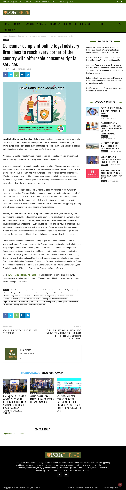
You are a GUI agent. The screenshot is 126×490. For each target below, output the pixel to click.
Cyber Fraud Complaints (54, 293)
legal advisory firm (10, 302)
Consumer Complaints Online (14, 293)
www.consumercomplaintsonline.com (24, 275)
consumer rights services (35, 293)
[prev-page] (4, 418)
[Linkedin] (22, 74)
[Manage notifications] (120, 485)
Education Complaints (11, 299)
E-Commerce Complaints (65, 296)
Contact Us (45, 2)
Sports (41, 24)
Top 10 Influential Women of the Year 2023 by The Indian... (111, 111)
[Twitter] (121, 1)
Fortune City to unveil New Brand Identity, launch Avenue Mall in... (110, 146)
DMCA (53, 2)
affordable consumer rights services (22, 290)
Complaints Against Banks (68, 290)
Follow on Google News (65, 2)
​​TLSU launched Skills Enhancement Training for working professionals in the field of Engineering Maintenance (63, 334)
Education (70, 24)
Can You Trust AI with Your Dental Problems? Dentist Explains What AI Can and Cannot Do (103, 59)
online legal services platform (68, 302)
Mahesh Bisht (23, 302)
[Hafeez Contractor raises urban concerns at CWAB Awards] (42, 385)
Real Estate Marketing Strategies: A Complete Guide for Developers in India (104, 89)
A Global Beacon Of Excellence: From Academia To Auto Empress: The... (111, 159)
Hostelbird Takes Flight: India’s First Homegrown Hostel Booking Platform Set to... (111, 174)
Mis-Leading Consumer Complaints (43, 302)
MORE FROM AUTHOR (52, 372)
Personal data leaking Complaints (15, 305)
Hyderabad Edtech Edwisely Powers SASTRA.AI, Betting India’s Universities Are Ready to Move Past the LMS (69, 403)
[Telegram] (27, 74)
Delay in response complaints (44, 296)
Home (7, 24)
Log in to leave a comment (13, 433)
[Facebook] (117, 1)
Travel (103, 181)
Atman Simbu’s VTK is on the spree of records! (20, 331)
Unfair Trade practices (37, 305)
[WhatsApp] (16, 74)
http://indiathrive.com (27, 354)
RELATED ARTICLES (30, 372)
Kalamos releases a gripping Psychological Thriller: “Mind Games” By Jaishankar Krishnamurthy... (111, 128)
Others (8, 29)
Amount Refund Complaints (47, 290)
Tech (100, 24)
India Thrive (10, 69)
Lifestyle (86, 24)
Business (55, 24)
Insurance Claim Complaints (30, 299)
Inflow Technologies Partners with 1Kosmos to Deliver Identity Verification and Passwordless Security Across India (104, 80)
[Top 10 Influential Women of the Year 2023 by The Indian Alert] (92, 111)
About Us (28, 2)
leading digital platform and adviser (55, 299)
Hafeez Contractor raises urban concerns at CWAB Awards (42, 399)
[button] (120, 24)
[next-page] (8, 418)
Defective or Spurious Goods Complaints (17, 296)
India (17, 24)
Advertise (37, 2)
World (30, 24)
